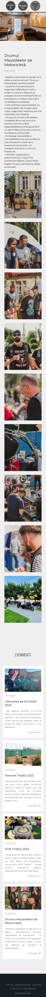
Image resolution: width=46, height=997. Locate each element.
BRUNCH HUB (23, 985)
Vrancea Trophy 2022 (19, 775)
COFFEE (9, 985)
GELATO (36, 985)
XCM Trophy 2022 (17, 849)
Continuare (32, 732)
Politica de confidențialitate (23, 988)
